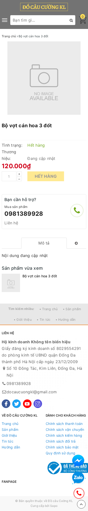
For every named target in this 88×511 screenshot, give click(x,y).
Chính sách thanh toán (64, 424)
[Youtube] (27, 403)
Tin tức (7, 441)
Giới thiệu (9, 435)
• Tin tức (43, 319)
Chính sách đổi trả (61, 441)
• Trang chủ (48, 309)
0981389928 (23, 213)
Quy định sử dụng (60, 453)
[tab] (44, 243)
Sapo (53, 506)
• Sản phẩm (72, 309)
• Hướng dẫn (65, 319)
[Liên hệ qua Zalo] (78, 478)
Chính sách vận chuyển (65, 429)
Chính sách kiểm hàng (64, 435)
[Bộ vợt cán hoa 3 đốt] (11, 283)
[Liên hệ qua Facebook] (78, 461)
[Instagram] (37, 403)
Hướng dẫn (11, 447)
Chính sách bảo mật (62, 447)
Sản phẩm (10, 429)
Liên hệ (11, 222)
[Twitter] (16, 403)
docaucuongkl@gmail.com (32, 391)
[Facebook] (6, 403)
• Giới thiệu (23, 319)
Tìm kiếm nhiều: (21, 309)
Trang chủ (10, 424)
